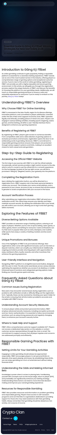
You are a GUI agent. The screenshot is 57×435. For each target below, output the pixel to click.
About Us (37, 430)
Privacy (43, 430)
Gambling (8, 41)
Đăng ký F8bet (13, 96)
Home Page (7, 424)
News (15, 424)
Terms (48, 430)
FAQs (21, 424)
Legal (52, 430)
